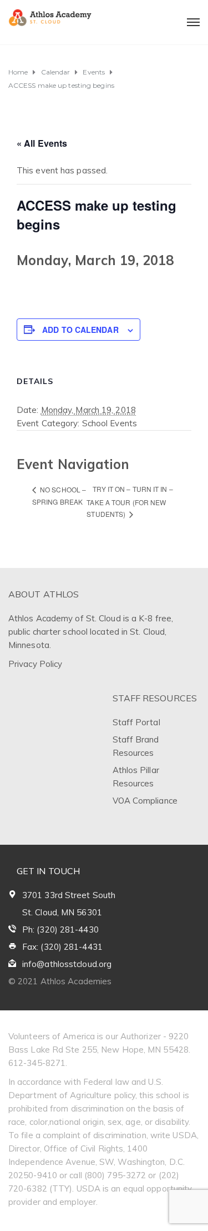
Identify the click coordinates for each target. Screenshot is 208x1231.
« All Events (42, 143)
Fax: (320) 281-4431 (62, 946)
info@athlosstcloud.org (66, 964)
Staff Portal (136, 722)
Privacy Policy (35, 664)
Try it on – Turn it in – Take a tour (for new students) (130, 501)
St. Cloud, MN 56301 (62, 912)
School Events (109, 423)
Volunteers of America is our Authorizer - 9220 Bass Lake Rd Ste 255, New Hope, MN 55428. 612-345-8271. (99, 1049)
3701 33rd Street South (68, 895)
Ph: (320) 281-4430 (60, 929)
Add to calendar (80, 329)
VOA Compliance (145, 800)
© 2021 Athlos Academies (59, 981)
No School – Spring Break (59, 496)
